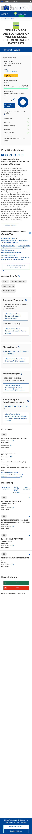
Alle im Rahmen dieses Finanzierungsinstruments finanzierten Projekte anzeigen (15, 388)
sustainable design (9, 290)
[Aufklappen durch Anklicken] (29, 498)
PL (22, 154)
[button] (20, 8)
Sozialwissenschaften (8, 255)
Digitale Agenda (8, 118)
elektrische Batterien (11, 243)
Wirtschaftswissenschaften (9, 257)
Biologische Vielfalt (9, 132)
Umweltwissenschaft (7, 250)
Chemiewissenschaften (8, 240)
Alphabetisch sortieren (6, 488)
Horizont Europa (9, 18)
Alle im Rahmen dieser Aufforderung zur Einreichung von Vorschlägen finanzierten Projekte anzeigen (16, 417)
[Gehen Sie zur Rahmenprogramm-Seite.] (16, 25)
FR (14, 154)
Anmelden (16, 8)
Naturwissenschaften (8, 238)
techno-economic (8, 286)
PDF (17, 588)
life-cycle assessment (18, 281)
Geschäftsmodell (18, 259)
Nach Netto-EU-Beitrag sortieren (16, 490)
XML (17, 583)
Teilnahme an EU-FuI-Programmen (13, 475)
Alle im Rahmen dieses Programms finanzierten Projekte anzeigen (12, 316)
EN (6, 154)
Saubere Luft (7, 122)
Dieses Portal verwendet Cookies (15, 820)
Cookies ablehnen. (16, 831)
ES (10, 154)
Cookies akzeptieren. (16, 826)
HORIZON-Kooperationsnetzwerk (13, 477)
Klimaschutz (7, 129)
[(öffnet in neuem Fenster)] (7, 7)
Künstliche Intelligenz (9, 125)
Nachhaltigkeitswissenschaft (11, 252)
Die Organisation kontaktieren (12, 473)
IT (18, 154)
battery (5, 281)
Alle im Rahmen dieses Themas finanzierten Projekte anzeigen (15, 360)
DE (2, 154)
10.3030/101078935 (9, 71)
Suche (24, 8)
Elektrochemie (23, 240)
